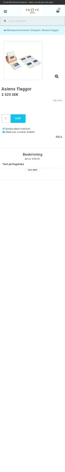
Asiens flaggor (50, 30)
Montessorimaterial (18, 30)
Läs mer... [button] (58, 100)
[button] (57, 76)
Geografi (36, 30)
